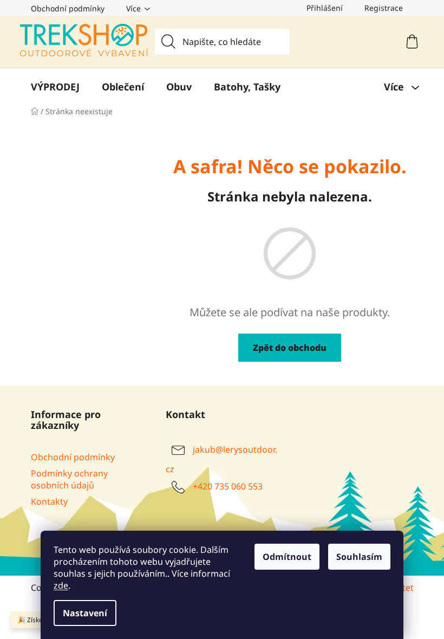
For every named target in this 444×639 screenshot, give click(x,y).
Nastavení (85, 613)
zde (61, 585)
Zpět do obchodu (290, 348)
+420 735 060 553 (228, 486)
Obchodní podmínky (68, 8)
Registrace (383, 8)
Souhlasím (359, 557)
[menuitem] (55, 86)
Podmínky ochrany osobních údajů (69, 479)
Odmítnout (287, 557)
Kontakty (49, 501)
